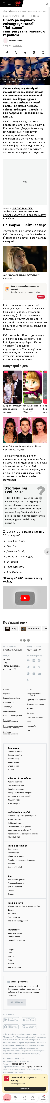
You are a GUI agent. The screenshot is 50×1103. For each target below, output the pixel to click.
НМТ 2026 (12, 913)
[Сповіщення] (47, 3)
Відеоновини (13, 762)
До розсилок (17, 1002)
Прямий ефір (13, 759)
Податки (11, 864)
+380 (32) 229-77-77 (19, 1064)
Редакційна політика (11, 698)
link (28, 660)
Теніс (10, 960)
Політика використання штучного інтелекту (13, 727)
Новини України (15, 755)
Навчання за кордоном (18, 921)
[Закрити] (45, 1078)
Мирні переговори (16, 789)
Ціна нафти (13, 849)
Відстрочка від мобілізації (19, 830)
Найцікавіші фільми (16, 879)
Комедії (11, 890)
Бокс (10, 953)
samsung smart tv (29, 1026)
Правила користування (12, 716)
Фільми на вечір (15, 887)
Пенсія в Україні (15, 867)
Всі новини (13, 748)
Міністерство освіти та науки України (24, 906)
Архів (29, 722)
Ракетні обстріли (15, 782)
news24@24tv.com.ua (12, 650)
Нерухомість (14, 929)
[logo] (17, 3)
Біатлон (11, 963)
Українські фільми (16, 883)
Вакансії (30, 713)
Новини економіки (17, 846)
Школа (10, 910)
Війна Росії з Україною (19, 778)
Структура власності (35, 717)
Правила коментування (36, 700)
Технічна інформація (35, 704)
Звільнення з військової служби (22, 816)
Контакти (31, 709)
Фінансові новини (16, 856)
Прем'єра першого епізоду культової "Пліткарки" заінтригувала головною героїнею (34, 11)
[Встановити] (25, 1083)
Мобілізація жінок (15, 823)
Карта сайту (32, 726)
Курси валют (13, 853)
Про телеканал (9, 702)
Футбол (11, 956)
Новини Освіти (15, 903)
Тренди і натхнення (16, 940)
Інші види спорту (15, 967)
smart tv (11, 1026)
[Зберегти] (43, 52)
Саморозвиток (14, 917)
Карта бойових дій (16, 785)
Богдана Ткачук (16, 40)
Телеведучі (7, 707)
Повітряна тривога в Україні (20, 793)
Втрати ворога (14, 803)
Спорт (11, 949)
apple (29, 1019)
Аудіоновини (13, 766)
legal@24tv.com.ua (34, 1067)
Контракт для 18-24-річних (19, 827)
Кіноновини (14, 11)
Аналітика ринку (15, 933)
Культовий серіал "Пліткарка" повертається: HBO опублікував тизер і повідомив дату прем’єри (24, 213)
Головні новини (15, 751)
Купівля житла (14, 937)
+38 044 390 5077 (34, 650)
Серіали (11, 894)
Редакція (7, 694)
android (11, 1019)
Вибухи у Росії (14, 800)
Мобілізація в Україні (19, 812)
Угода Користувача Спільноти (35, 694)
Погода (11, 769)
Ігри (28, 730)
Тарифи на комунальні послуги (21, 860)
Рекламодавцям (9, 711)
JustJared (17, 45)
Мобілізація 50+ (14, 819)
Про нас (6, 689)
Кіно (5, 11)
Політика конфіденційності (10, 721)
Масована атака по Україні (19, 796)
